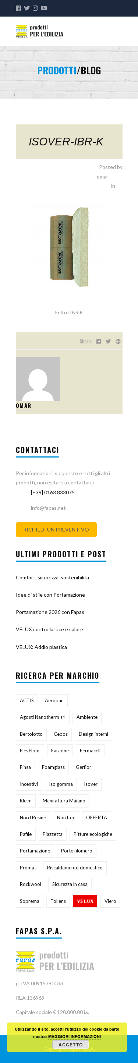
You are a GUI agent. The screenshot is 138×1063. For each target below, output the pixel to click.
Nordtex (66, 817)
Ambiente (87, 717)
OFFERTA (96, 817)
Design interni (93, 734)
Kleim (26, 801)
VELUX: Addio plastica (41, 647)
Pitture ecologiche (93, 834)
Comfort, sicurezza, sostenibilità (52, 577)
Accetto (71, 1044)
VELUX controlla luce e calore (49, 629)
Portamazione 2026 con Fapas (50, 612)
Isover (91, 784)
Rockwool (30, 884)
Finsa (25, 767)
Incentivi (29, 784)
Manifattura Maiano (64, 801)
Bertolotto (31, 734)
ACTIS (27, 700)
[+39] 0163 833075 (53, 492)
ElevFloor (30, 750)
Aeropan (54, 700)
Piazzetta (53, 834)
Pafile (26, 834)
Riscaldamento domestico (75, 867)
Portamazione (35, 851)
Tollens (58, 901)
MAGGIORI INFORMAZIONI (74, 1036)
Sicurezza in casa (70, 884)
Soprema (29, 901)
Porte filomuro (76, 851)
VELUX (85, 901)
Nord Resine (33, 817)
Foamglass (53, 767)
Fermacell (90, 750)
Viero (110, 901)
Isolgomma (61, 784)
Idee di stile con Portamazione (50, 594)
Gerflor (83, 767)
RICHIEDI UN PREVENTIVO (56, 530)
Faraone (60, 750)
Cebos (61, 734)
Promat (28, 867)
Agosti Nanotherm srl (43, 717)
